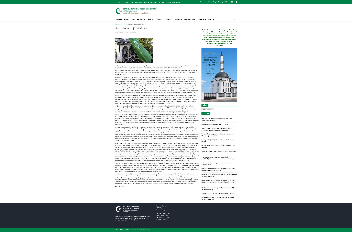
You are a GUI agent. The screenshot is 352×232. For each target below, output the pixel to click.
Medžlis (150, 19)
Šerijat (136, 2)
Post (145, 2)
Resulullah (126, 2)
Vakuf (173, 2)
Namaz (141, 2)
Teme (133, 19)
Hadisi (155, 2)
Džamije (168, 19)
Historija (150, 2)
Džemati (177, 19)
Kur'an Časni (119, 2)
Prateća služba (189, 19)
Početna (119, 19)
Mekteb (201, 19)
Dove (159, 2)
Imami (159, 19)
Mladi (210, 19)
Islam (132, 2)
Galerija (140, 19)
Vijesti (126, 19)
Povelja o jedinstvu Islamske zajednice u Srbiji (214, 124)
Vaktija (169, 2)
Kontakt (178, 2)
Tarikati (164, 2)
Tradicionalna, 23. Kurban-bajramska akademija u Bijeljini (217, 193)
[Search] (234, 19)
